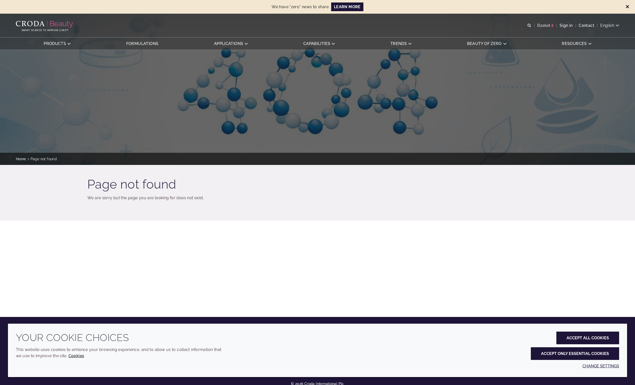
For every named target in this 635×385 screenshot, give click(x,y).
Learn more (347, 6)
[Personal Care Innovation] (45, 24)
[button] (57, 44)
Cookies (76, 355)
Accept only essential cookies (575, 353)
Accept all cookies (588, 338)
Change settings (600, 366)
